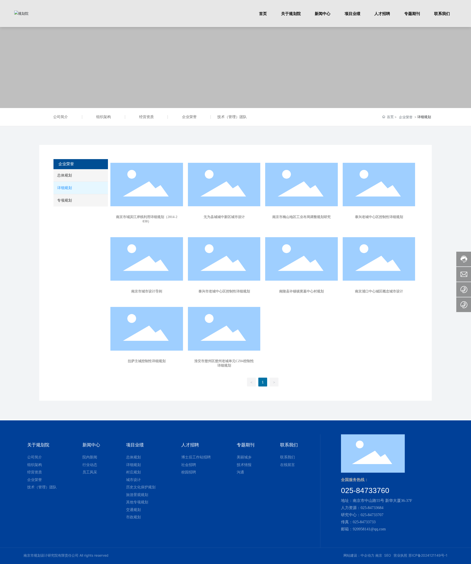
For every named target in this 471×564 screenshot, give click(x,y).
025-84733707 (372, 515)
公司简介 (60, 117)
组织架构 (103, 117)
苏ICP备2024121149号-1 (427, 555)
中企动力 (367, 555)
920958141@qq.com (369, 529)
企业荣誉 (189, 117)
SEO (387, 555)
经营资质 (146, 117)
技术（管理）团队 (232, 117)
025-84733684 (372, 508)
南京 (378, 555)
